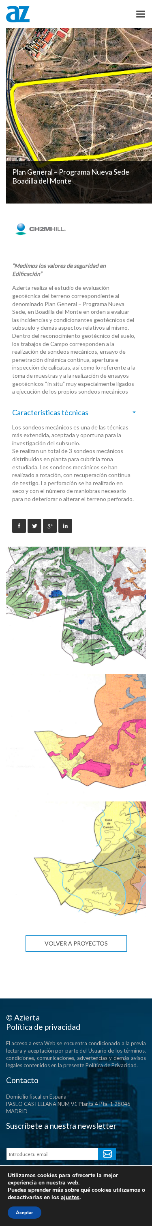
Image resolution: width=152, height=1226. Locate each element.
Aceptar (24, 1212)
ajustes (70, 1197)
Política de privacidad (43, 1026)
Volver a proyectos (76, 943)
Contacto (22, 1080)
